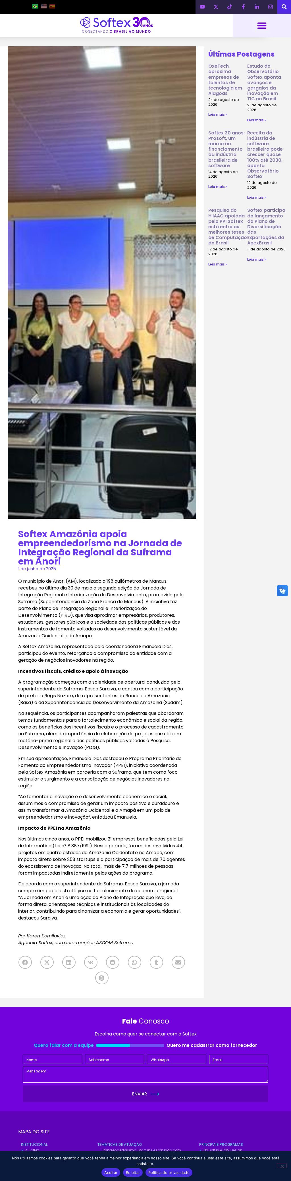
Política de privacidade (169, 1172)
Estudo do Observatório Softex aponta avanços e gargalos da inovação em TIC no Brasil (264, 82)
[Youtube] (202, 7)
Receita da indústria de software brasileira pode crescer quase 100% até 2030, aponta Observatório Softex (265, 155)
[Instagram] (270, 7)
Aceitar (110, 1172)
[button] (261, 25)
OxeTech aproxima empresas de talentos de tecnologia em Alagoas (225, 80)
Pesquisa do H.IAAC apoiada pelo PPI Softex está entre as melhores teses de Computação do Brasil (227, 226)
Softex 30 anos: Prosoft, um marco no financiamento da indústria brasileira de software (226, 149)
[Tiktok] (229, 7)
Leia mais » (217, 114)
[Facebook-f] (243, 7)
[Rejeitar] (282, 1165)
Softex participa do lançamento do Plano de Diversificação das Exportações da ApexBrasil (266, 226)
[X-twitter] (216, 7)
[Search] (284, 7)
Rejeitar (133, 1172)
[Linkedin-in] (257, 7)
